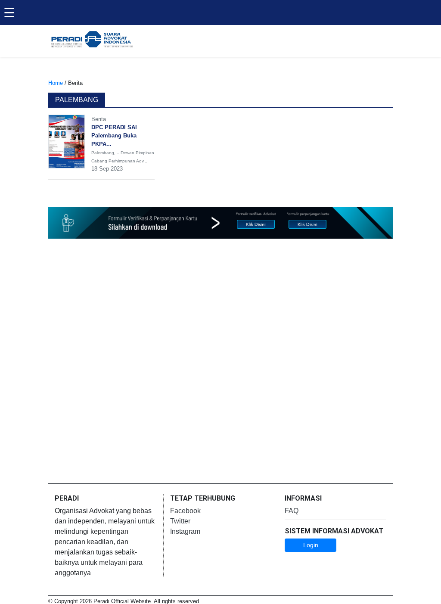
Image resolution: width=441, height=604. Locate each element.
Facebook (185, 510)
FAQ (291, 510)
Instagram (185, 531)
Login (310, 545)
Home (55, 83)
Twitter (180, 521)
